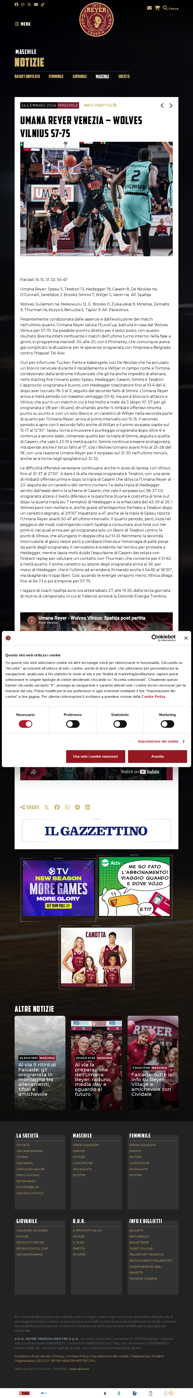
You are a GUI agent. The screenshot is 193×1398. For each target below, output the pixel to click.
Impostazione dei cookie (158, 741)
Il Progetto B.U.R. (87, 1230)
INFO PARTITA (98, 105)
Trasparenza (140, 1356)
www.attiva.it (79, 1369)
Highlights (82, 1169)
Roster (79, 1175)
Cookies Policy (78, 1356)
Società (124, 76)
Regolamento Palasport (150, 1260)
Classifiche (83, 1163)
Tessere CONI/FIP (143, 1278)
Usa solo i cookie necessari (95, 756)
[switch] (73, 724)
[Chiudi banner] (186, 638)
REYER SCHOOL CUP (32, 1248)
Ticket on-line (141, 1248)
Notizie (79, 1157)
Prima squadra (86, 1145)
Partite (79, 1151)
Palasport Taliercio (146, 1254)
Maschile (26, 51)
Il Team (78, 1242)
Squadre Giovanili (32, 1230)
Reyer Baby (26, 1181)
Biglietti (136, 1230)
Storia (22, 1157)
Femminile (56, 76)
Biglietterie (139, 1242)
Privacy (58, 1356)
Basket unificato (27, 76)
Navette (136, 1272)
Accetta (157, 756)
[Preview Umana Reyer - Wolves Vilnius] (163, 105)
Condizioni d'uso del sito (33, 1356)
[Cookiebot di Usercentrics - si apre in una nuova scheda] (155, 638)
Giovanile (80, 76)
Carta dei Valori (30, 1169)
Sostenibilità (27, 1187)
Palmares (24, 1163)
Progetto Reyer (30, 1242)
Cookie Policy (153, 697)
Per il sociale (28, 1175)
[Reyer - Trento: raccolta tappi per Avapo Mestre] (171, 105)
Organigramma (29, 1151)
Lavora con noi (29, 1193)
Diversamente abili (145, 1266)
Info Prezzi (139, 1236)
